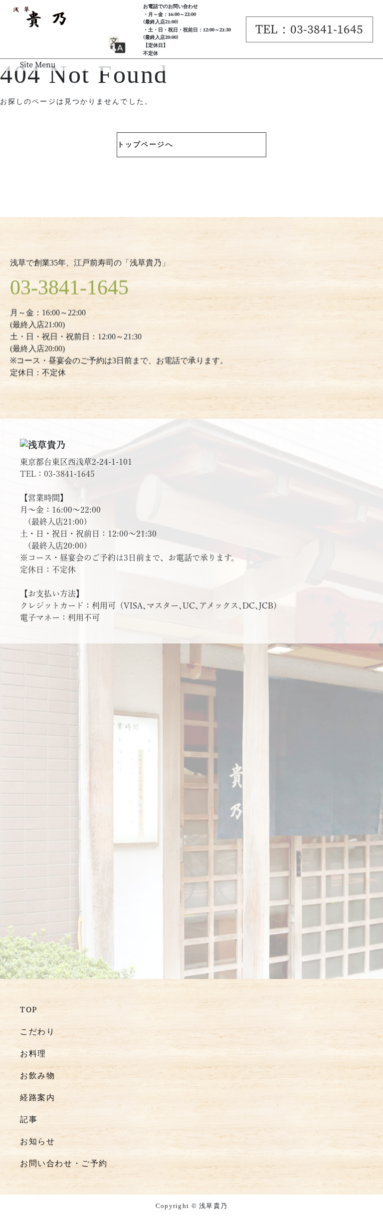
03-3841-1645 (69, 287)
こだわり (37, 1031)
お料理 (33, 1053)
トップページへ (145, 144)
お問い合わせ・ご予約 (64, 1163)
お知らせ (37, 1141)
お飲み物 (37, 1075)
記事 (28, 1119)
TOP (28, 1009)
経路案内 (37, 1097)
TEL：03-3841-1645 (309, 29)
